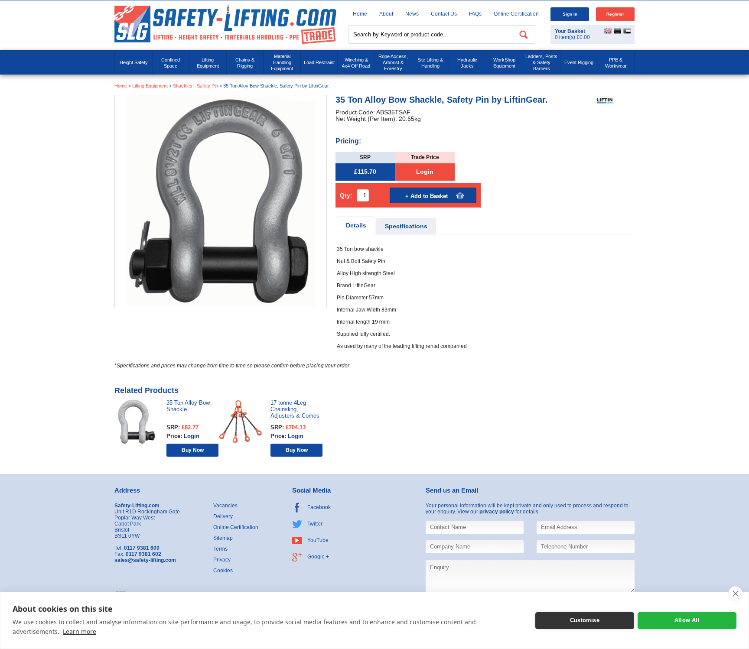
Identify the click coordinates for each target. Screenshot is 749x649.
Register (615, 14)
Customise (584, 620)
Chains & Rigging (244, 62)
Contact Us (444, 13)
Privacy (222, 560)
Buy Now (193, 450)
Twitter (314, 524)
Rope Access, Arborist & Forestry (393, 62)
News (412, 13)
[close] (735, 593)
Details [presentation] (356, 225)
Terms (220, 549)
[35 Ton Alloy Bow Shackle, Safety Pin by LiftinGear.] (220, 201)
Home (360, 13)
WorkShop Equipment (504, 62)
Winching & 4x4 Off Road (356, 62)
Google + (318, 557)
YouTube (318, 540)
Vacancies (225, 506)
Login (424, 172)
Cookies (223, 571)
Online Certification (516, 13)
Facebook (319, 507)
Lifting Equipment (208, 62)
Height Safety (134, 62)
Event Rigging (578, 62)
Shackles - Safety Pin (195, 85)
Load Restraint (319, 62)
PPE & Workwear (616, 62)
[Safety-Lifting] (225, 24)
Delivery (223, 516)
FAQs (475, 13)
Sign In (570, 14)
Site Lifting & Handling (430, 62)
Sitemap (223, 538)
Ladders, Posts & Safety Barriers (541, 62)
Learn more (79, 631)
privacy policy (496, 512)
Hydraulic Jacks (467, 62)
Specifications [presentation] (406, 226)
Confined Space (170, 62)
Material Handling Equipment (282, 62)
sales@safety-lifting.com (145, 560)
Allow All (687, 620)
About (386, 13)
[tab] (356, 225)
